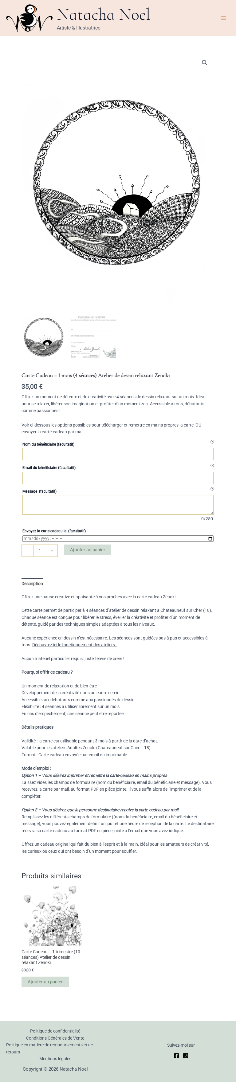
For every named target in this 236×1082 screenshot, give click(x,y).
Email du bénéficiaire (49, 468)
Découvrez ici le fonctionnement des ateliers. (74, 644)
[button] (204, 62)
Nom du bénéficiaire (48, 444)
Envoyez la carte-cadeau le (54, 531)
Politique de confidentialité (55, 1031)
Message (39, 491)
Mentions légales (55, 1058)
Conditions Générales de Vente (55, 1038)
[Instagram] (185, 1055)
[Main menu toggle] (224, 18)
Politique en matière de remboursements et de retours (49, 1048)
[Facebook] (176, 1055)
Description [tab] (32, 583)
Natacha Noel (103, 14)
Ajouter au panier (87, 550)
